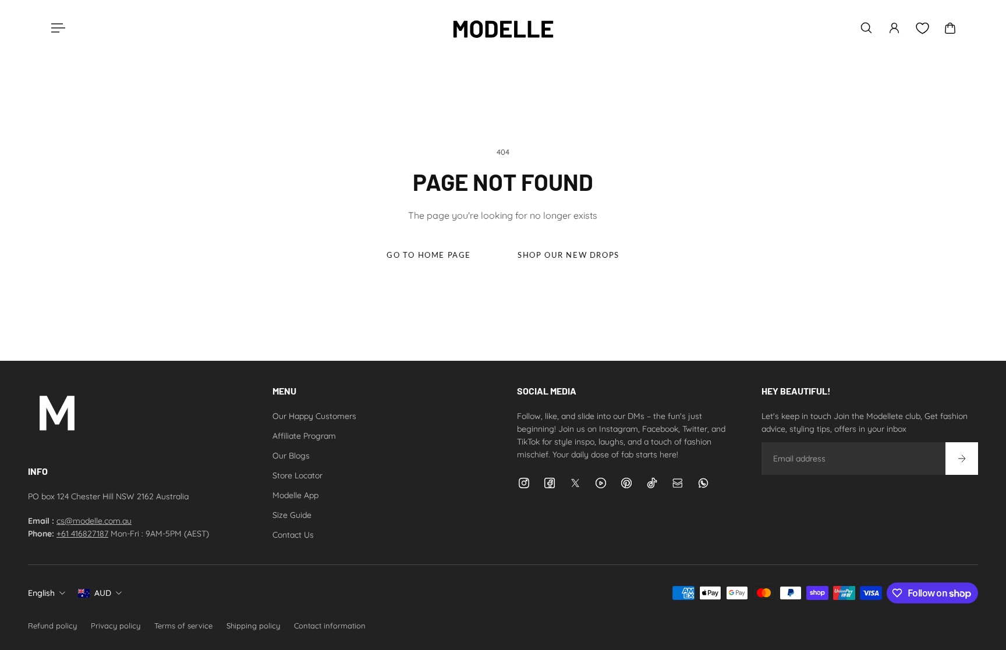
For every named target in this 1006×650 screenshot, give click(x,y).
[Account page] (894, 28)
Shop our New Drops (568, 255)
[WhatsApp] (703, 483)
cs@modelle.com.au (94, 521)
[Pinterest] (626, 483)
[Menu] (56, 28)
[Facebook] (549, 483)
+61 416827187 (82, 533)
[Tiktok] (652, 483)
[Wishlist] (922, 28)
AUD (102, 593)
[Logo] (503, 28)
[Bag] (950, 28)
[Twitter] (575, 483)
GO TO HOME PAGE (429, 255)
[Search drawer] (866, 28)
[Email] (677, 483)
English (41, 593)
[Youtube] (601, 483)
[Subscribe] (961, 458)
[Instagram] (524, 483)
